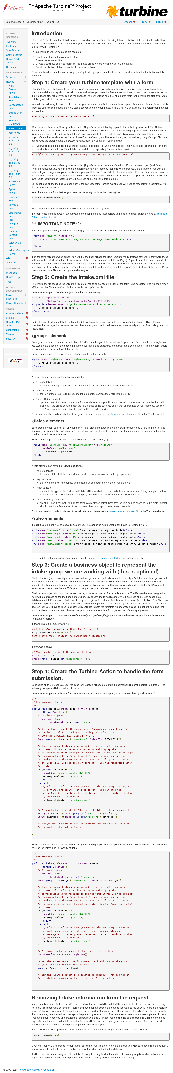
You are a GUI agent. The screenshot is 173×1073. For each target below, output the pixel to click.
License (10, 317)
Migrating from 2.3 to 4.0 (14, 162)
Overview (11, 41)
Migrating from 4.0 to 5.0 (14, 174)
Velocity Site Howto (15, 244)
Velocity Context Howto (13, 235)
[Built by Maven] (16, 360)
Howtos (10, 81)
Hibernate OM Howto (14, 122)
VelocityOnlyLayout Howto (17, 252)
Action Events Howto (12, 89)
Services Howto (13, 206)
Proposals (11, 272)
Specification (13, 50)
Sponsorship (12, 330)
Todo (8, 281)
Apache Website (14, 313)
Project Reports (14, 303)
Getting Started (14, 54)
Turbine (144, 21)
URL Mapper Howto (15, 214)
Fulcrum (159, 21)
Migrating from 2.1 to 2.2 (14, 140)
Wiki (8, 258)
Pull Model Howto (14, 183)
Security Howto (13, 198)
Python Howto (12, 191)
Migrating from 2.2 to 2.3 (14, 151)
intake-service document (124, 414)
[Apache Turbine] (47, 7)
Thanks (10, 334)
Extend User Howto (15, 114)
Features (11, 46)
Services (10, 77)
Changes (11, 67)
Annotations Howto (15, 98)
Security (10, 338)
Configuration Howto (16, 106)
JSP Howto (14, 132)
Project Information (12, 297)
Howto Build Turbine (12, 60)
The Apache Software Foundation (37, 1069)
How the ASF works (13, 323)
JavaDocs (11, 262)
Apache (128, 21)
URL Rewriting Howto (14, 224)
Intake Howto (16, 128)
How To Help (13, 277)
